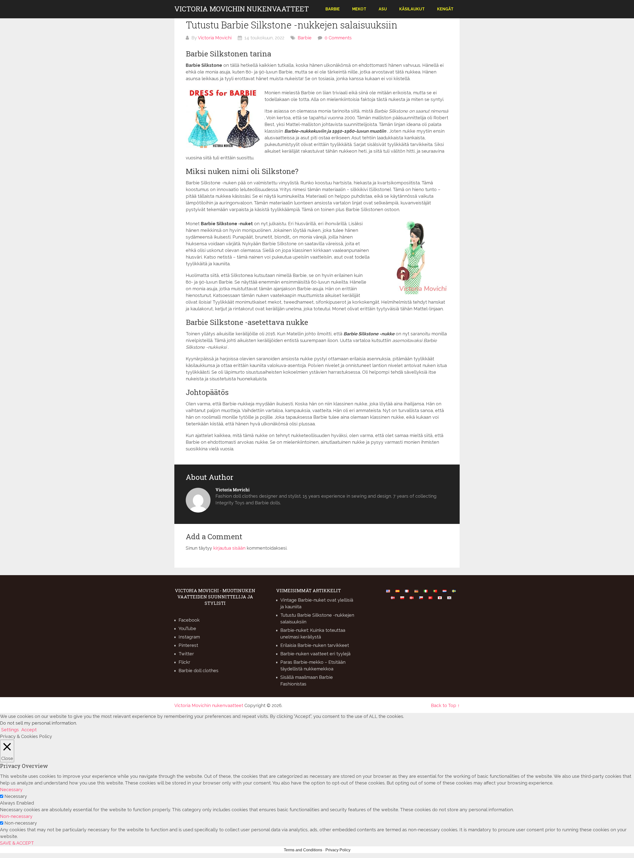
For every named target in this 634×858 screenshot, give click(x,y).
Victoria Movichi (215, 37)
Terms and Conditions (303, 850)
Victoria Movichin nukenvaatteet (241, 8)
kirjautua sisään (229, 548)
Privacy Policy (337, 850)
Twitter (186, 653)
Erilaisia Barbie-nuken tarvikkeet (314, 645)
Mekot (359, 9)
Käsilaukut (412, 9)
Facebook (189, 620)
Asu (383, 9)
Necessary (15, 796)
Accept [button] (29, 729)
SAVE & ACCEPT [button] (17, 843)
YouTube (187, 628)
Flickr (184, 662)
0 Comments (338, 37)
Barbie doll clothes (198, 670)
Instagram (189, 636)
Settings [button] (10, 729)
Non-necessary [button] (16, 816)
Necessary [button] (11, 789)
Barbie (332, 9)
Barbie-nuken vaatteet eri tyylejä (315, 653)
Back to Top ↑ (445, 705)
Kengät (445, 9)
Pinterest (188, 645)
